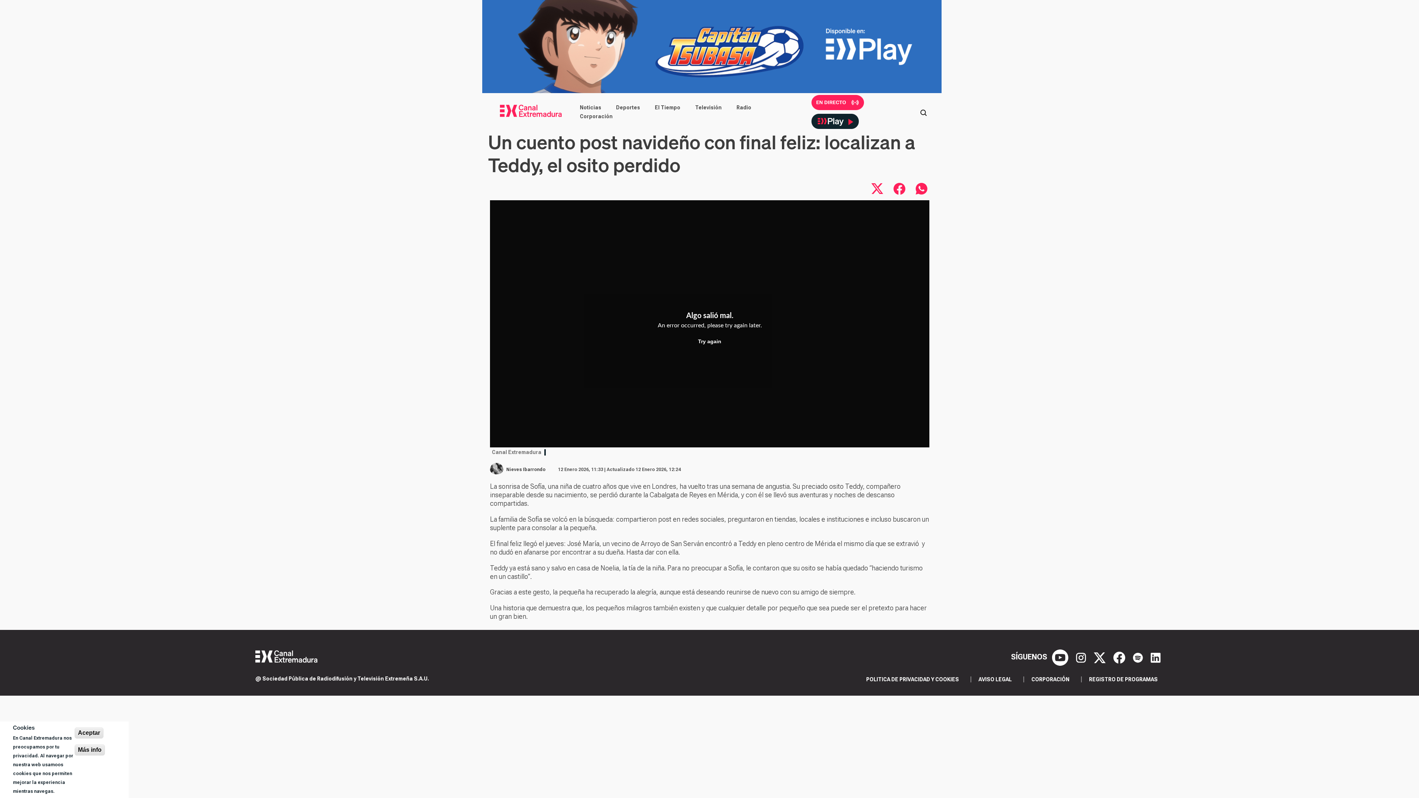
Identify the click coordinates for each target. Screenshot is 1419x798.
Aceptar (89, 733)
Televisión (708, 107)
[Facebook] (1120, 656)
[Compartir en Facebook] (899, 189)
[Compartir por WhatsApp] (921, 189)
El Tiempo (667, 107)
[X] (1100, 656)
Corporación (596, 116)
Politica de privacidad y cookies (912, 679)
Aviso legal (995, 679)
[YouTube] (1061, 656)
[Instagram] (1082, 656)
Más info (90, 750)
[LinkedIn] (1156, 656)
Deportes (628, 107)
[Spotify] (1139, 656)
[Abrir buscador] (923, 112)
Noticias (590, 107)
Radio (743, 107)
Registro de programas (1123, 679)
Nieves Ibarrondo (525, 469)
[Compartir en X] (877, 189)
